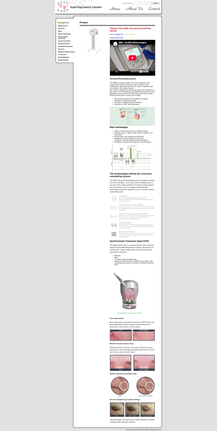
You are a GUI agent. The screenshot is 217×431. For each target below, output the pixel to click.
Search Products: (127, 3)
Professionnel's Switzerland (63, 37)
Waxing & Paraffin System (66, 52)
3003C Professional (64, 34)
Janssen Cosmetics (64, 41)
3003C (60, 31)
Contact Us (118, 34)
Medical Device (63, 26)
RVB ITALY (61, 28)
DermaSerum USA (64, 44)
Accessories (62, 54)
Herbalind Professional (65, 46)
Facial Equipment (63, 57)
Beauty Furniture (63, 60)
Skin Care (61, 49)
